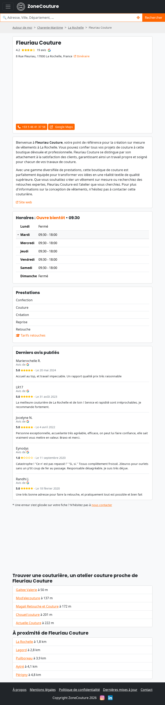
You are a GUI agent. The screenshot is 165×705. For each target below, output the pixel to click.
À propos (20, 689)
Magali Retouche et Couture (37, 606)
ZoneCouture (43, 6)
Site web (25, 202)
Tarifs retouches (32, 335)
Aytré (20, 666)
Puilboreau (24, 658)
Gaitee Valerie (26, 590)
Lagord (21, 650)
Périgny (22, 675)
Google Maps (63, 127)
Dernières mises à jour (120, 689)
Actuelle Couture (28, 623)
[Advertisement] (82, 538)
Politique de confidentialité (79, 689)
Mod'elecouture (28, 598)
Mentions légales (43, 689)
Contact (147, 689)
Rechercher (153, 17)
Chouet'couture (28, 614)
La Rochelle (24, 641)
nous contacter (102, 505)
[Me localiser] (138, 17)
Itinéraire (83, 56)
